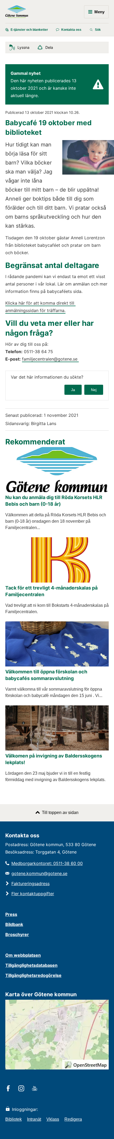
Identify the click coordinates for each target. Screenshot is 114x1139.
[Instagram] (22, 1088)
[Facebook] (9, 1088)
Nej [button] (94, 390)
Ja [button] (73, 390)
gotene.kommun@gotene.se (39, 873)
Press (11, 914)
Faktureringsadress (30, 883)
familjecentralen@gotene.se (50, 359)
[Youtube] (35, 1088)
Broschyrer (17, 934)
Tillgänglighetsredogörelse (33, 975)
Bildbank (14, 924)
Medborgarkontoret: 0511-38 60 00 (47, 863)
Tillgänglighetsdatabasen (31, 965)
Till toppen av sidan (60, 812)
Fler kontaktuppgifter (32, 893)
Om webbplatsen (23, 955)
